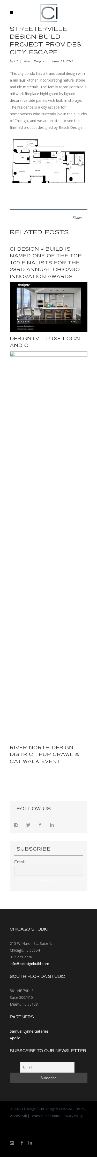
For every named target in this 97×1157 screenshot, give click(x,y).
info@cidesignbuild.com (29, 963)
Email (19, 862)
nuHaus (19, 80)
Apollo (15, 1037)
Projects (40, 60)
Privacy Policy (73, 1116)
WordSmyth (18, 1116)
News (28, 60)
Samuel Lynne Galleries (29, 1031)
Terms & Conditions (44, 1116)
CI (16, 60)
